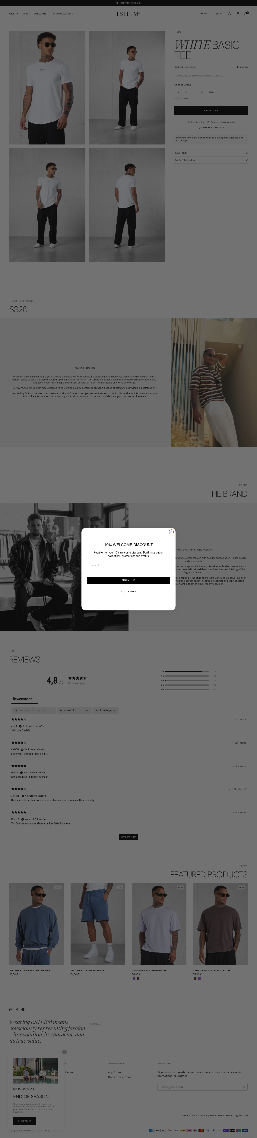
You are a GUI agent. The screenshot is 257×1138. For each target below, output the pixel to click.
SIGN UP (128, 580)
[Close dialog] (171, 532)
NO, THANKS (128, 591)
